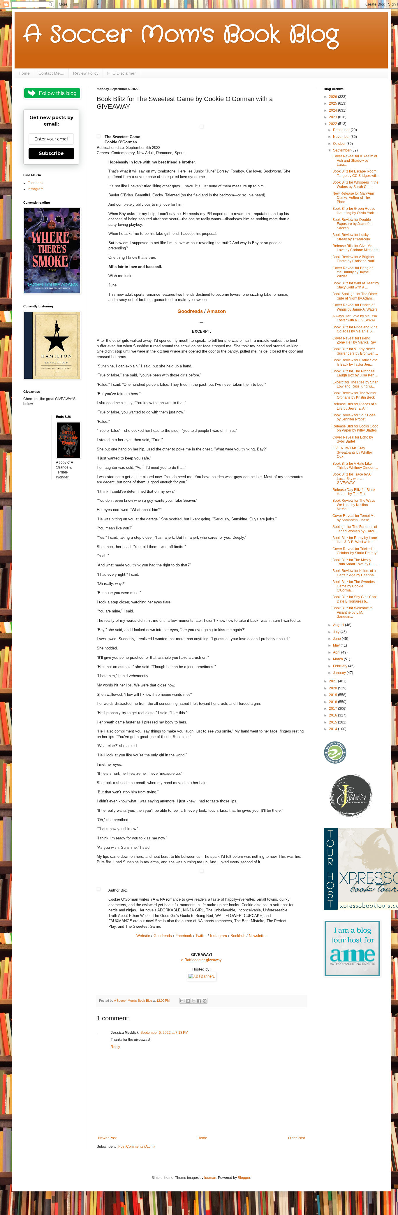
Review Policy (85, 73)
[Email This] (182, 1001)
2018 (333, 702)
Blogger (244, 1178)
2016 (333, 715)
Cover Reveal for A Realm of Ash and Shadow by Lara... (354, 160)
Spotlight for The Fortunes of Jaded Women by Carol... (354, 529)
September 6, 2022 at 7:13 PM (164, 1033)
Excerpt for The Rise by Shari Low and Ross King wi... (355, 384)
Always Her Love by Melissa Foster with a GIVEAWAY (354, 318)
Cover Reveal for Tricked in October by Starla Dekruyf (354, 551)
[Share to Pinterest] (204, 1001)
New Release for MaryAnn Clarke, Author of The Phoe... (353, 197)
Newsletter (258, 936)
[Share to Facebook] (199, 1001)
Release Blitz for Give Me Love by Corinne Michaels (355, 248)
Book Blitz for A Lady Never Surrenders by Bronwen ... (355, 351)
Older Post (296, 1138)
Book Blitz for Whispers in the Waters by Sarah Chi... (355, 184)
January (340, 673)
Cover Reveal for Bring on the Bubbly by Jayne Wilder (353, 272)
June (337, 639)
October (339, 144)
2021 (333, 681)
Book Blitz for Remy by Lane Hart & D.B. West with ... (354, 540)
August (339, 625)
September (342, 150)
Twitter (201, 936)
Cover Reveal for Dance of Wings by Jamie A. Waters (355, 307)
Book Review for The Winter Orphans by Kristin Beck (354, 395)
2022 (333, 124)
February (340, 666)
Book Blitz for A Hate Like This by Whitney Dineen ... (355, 466)
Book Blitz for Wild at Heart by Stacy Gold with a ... (355, 285)
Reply (115, 1047)
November (342, 137)
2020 (333, 688)
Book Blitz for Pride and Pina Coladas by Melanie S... (355, 329)
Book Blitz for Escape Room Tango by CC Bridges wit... (355, 173)
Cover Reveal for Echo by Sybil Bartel (352, 439)
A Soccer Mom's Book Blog (180, 35)
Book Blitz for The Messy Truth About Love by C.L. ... (355, 562)
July (336, 632)
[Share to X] (193, 1001)
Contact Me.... (51, 73)
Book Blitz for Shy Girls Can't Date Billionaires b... (354, 599)
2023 (333, 117)
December (342, 130)
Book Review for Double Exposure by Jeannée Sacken (351, 224)
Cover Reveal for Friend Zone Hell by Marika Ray (354, 340)
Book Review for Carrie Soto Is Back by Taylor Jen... (354, 362)
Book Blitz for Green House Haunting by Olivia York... (354, 211)
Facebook (183, 936)
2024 (333, 110)
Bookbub (237, 936)
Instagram (218, 936)
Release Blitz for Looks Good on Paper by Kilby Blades (355, 428)
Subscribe (51, 153)
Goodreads (190, 311)
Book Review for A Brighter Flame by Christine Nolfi (353, 259)
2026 (333, 97)
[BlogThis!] (188, 1001)
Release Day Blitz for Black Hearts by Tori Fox (353, 492)
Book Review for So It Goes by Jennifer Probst (354, 417)
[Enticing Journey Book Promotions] (351, 817)
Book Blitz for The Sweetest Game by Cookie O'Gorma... (354, 586)
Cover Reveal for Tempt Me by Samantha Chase (354, 518)
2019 (333, 695)
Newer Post (107, 1138)
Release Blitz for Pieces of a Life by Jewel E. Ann (354, 406)
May (337, 645)
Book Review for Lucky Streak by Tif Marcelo (351, 237)
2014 (333, 729)
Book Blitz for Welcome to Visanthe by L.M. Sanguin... (352, 612)
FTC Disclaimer (121, 73)
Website (143, 936)
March (338, 659)
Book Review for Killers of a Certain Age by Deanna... (354, 573)
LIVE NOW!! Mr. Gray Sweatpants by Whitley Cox (352, 452)
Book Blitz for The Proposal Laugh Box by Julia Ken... (354, 373)
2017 (333, 709)
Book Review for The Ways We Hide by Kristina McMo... (353, 505)
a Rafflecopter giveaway (201, 960)
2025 (333, 103)
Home (24, 73)
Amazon (216, 311)
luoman (210, 1178)
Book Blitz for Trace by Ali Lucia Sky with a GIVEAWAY (352, 478)
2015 (333, 722)
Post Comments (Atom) (136, 1146)
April (337, 652)
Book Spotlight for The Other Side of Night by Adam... (354, 296)
